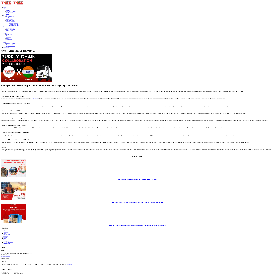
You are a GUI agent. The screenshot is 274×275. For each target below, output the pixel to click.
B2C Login (6, 47)
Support (5, 26)
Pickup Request (9, 30)
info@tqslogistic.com (5, 256)
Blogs (4, 239)
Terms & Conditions (8, 242)
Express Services (10, 16)
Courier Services (10, 20)
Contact (5, 33)
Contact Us (5, 232)
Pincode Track (6, 234)
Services (5, 15)
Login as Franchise (10, 43)
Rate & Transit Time (10, 29)
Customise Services (10, 21)
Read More (69, 264)
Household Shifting (13, 24)
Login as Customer (10, 44)
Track (4, 233)
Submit (16, 272)
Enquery (8, 35)
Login (4, 42)
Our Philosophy (9, 12)
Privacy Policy (6, 241)
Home (4, 7)
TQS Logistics (34, 98)
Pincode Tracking (10, 28)
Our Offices (9, 39)
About (4, 8)
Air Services (9, 17)
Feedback (8, 37)
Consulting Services (13, 23)
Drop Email (9, 34)
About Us (5, 230)
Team (7, 14)
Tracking (8, 32)
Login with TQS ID (10, 46)
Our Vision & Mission (11, 11)
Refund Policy (6, 243)
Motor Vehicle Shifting (14, 25)
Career (4, 41)
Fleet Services (9, 19)
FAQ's (7, 38)
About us (8, 10)
